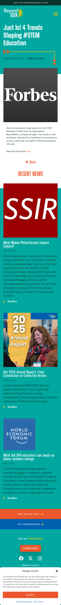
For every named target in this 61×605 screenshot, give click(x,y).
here (28, 151)
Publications (35, 58)
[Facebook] (21, 558)
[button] (56, 571)
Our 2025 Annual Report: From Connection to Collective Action (25, 374)
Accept (30, 595)
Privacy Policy (38, 601)
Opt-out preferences (24, 601)
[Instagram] (40, 558)
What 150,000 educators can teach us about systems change (28, 457)
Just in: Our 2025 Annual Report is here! (30, 3)
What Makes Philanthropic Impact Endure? (26, 244)
